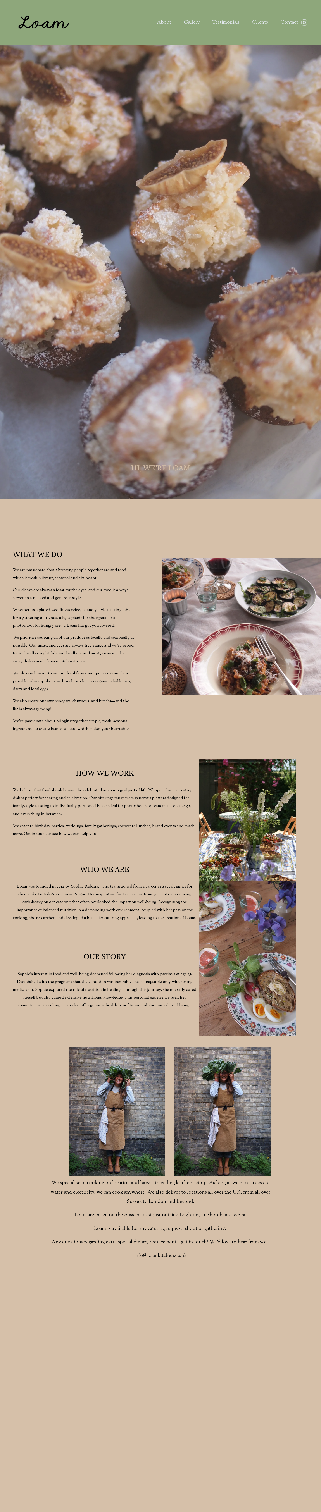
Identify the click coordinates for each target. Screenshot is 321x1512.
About (164, 22)
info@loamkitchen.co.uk (160, 1255)
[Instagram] (304, 22)
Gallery (192, 22)
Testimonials (226, 22)
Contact (289, 22)
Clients (260, 22)
